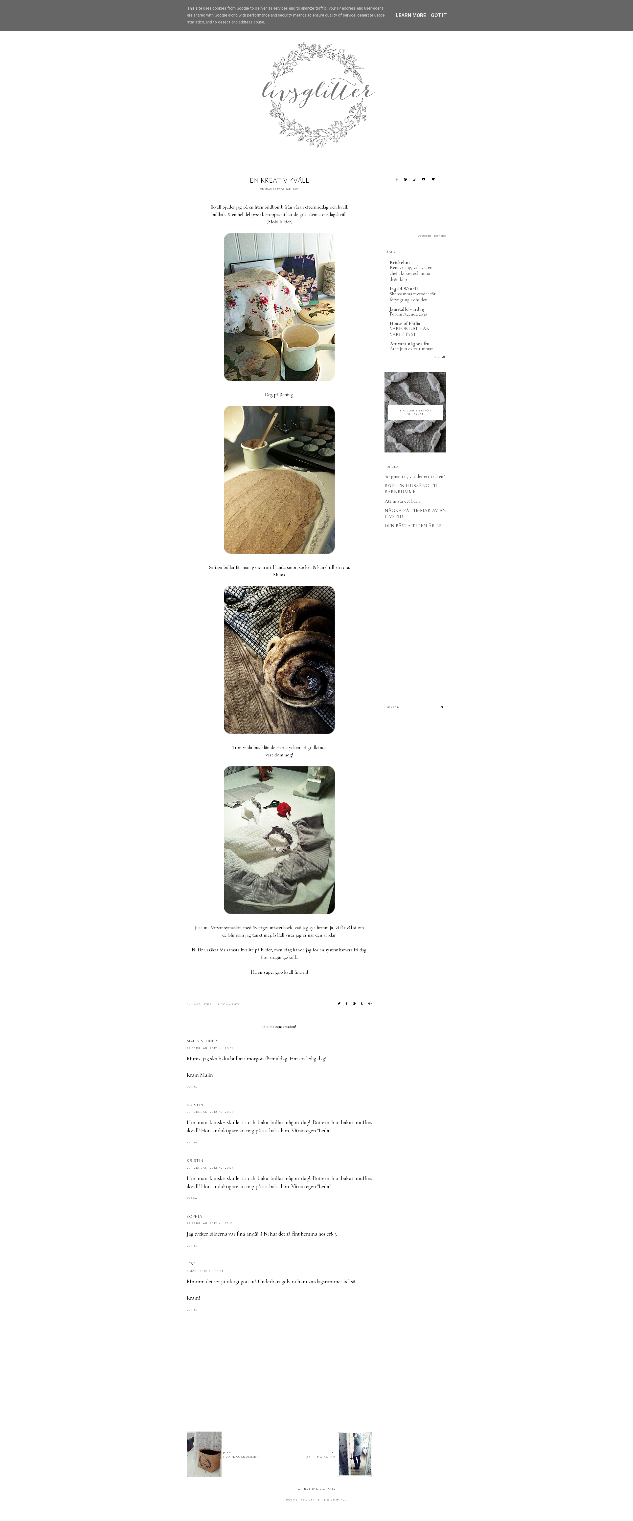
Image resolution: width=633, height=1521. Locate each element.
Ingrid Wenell (404, 289)
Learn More (411, 15)
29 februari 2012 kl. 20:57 (210, 1112)
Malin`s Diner (202, 1041)
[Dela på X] (339, 1003)
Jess (191, 1264)
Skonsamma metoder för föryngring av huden (413, 297)
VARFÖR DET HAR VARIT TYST (409, 331)
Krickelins (400, 262)
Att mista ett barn (402, 501)
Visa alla (440, 357)
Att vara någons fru (410, 344)
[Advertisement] (279, 1401)
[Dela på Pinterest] (354, 1003)
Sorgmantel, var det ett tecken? (414, 476)
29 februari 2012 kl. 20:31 (210, 1048)
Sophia (194, 1216)
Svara (192, 1087)
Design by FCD (335, 1499)
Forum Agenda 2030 (408, 314)
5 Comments (229, 1004)
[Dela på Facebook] (347, 1003)
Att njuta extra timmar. (411, 348)
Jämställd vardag (407, 309)
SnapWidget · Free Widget (432, 236)
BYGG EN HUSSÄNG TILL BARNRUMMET (412, 489)
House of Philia (405, 323)
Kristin (195, 1105)
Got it (439, 15)
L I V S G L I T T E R (309, 1499)
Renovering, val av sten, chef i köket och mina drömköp (411, 273)
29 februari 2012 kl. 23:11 (210, 1223)
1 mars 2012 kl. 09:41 (205, 1271)
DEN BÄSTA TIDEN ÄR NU (414, 526)
